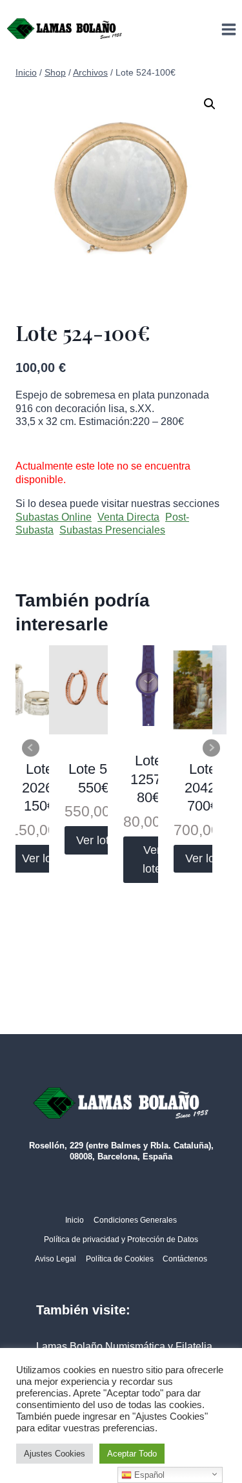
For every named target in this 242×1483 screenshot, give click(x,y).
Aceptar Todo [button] (132, 1453)
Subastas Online (53, 517)
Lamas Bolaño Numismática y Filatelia (124, 1346)
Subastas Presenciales (112, 529)
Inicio (74, 1220)
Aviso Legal (55, 1258)
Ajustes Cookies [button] (54, 1453)
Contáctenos (185, 1258)
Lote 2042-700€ (202, 787)
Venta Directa (128, 517)
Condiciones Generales (135, 1220)
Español (148, 1475)
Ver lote (41, 858)
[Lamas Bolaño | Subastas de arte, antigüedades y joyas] (64, 29)
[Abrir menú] (228, 29)
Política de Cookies (120, 1258)
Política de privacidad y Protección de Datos (121, 1239)
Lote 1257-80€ (148, 778)
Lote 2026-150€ (39, 787)
